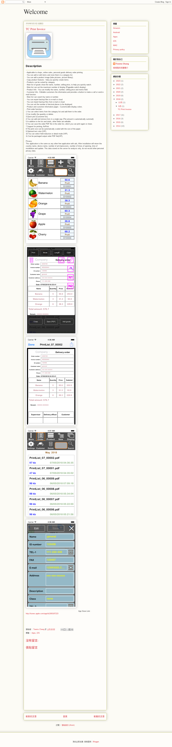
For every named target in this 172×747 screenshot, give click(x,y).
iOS (38, 633)
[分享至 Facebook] (69, 629)
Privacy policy (119, 49)
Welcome (36, 11)
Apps (34, 633)
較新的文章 (31, 716)
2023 (118, 81)
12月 (120, 102)
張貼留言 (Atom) (68, 725)
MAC (115, 45)
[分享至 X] (67, 629)
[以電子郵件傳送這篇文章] (62, 629)
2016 (118, 118)
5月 (120, 106)
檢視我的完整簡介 (120, 68)
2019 (118, 95)
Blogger (96, 742)
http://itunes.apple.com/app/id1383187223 (42, 614)
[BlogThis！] (64, 629)
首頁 (65, 716)
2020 (118, 92)
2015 (118, 122)
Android (116, 32)
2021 (118, 88)
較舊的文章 (99, 716)
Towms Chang (122, 64)
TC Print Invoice (124, 109)
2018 (118, 99)
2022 (118, 84)
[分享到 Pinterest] (72, 629)
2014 (118, 126)
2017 (118, 115)
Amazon (116, 28)
